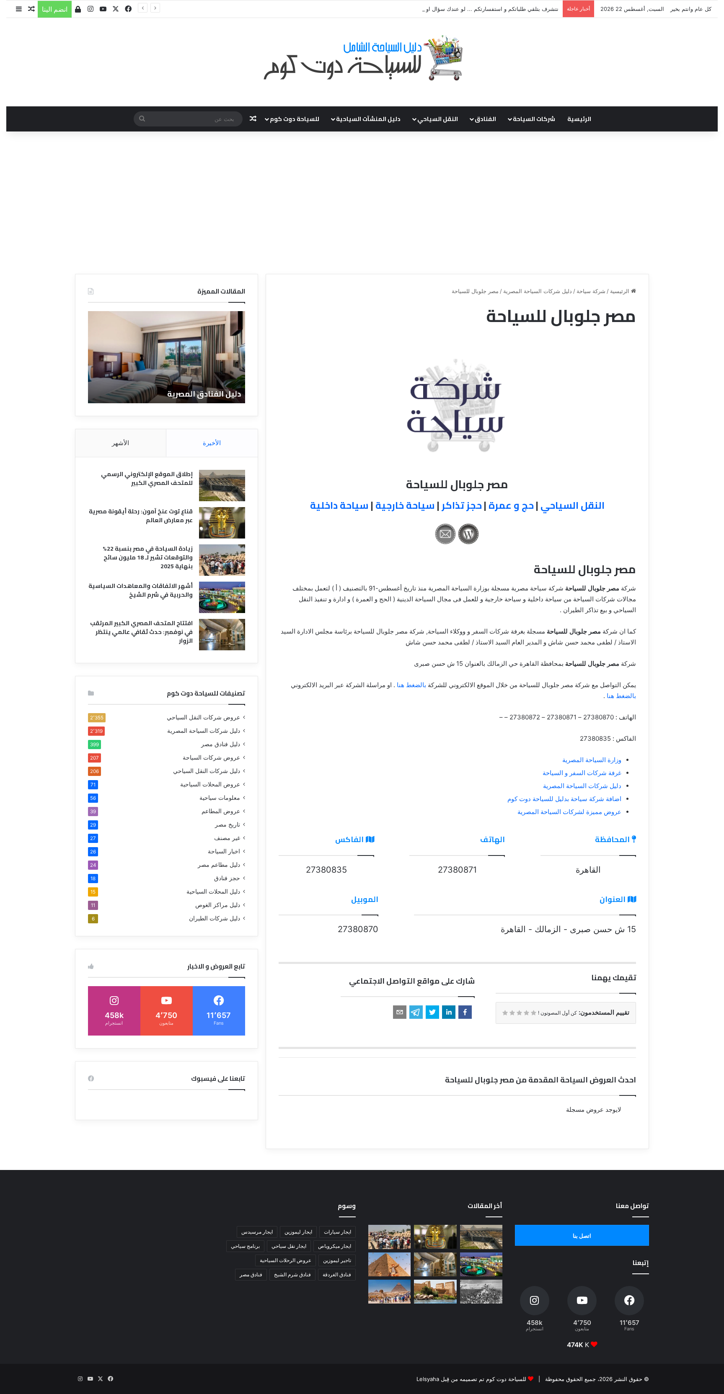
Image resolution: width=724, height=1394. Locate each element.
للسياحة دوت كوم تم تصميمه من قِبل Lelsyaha (471, 1379)
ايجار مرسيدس (257, 1232)
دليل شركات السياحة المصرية (537, 291)
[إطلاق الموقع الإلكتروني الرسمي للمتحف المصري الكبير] (222, 485)
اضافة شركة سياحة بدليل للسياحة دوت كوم (564, 799)
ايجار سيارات (337, 1232)
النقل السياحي (437, 118)
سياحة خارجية (405, 505)
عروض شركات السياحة (211, 757)
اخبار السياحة (224, 851)
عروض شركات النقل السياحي (203, 717)
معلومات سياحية (219, 797)
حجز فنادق (227, 878)
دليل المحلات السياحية (213, 891)
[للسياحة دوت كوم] (362, 58)
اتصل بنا (582, 1235)
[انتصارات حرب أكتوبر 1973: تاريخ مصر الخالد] (481, 1292)
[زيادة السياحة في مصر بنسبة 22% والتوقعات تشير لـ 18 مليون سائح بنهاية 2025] (222, 560)
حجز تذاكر (462, 505)
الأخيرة (212, 443)
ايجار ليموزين (298, 1232)
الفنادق (485, 118)
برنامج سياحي (245, 1246)
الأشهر (120, 443)
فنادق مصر (251, 1274)
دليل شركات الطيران (214, 918)
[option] (166, 357)
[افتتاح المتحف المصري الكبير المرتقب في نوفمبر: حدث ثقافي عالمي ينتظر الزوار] (222, 634)
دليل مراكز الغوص (217, 905)
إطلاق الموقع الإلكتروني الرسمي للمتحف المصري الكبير (147, 478)
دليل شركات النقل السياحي (206, 771)
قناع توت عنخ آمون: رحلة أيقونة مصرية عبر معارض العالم (141, 516)
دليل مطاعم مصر (219, 864)
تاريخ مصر (227, 824)
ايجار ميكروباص (334, 1246)
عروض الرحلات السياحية (285, 1260)
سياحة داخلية (339, 505)
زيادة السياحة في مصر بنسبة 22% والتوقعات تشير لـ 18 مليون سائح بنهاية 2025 (148, 557)
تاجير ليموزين (337, 1260)
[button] (465, 1012)
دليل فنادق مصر (220, 744)
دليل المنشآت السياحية (368, 118)
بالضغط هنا (411, 685)
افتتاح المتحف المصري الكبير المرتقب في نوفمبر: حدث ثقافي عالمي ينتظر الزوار (141, 632)
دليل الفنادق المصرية (204, 394)
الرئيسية (579, 118)
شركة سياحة (591, 291)
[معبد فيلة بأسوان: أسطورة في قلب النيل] (435, 1292)
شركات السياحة (534, 118)
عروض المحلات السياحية (210, 784)
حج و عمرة (511, 505)
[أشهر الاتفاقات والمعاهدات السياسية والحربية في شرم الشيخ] (222, 597)
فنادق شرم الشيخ (292, 1274)
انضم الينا (54, 9)
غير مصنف (227, 838)
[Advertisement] (362, 202)
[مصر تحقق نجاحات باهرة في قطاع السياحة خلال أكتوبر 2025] (389, 1292)
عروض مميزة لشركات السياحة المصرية (569, 812)
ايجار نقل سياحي (289, 1246)
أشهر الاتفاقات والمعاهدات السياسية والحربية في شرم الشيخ (140, 590)
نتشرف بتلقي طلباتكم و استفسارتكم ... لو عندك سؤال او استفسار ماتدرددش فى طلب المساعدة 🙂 (442, 8)
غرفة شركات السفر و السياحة (582, 773)
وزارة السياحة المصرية (591, 760)
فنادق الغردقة (337, 1274)
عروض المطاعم (221, 811)
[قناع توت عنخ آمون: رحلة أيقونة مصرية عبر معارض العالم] (222, 523)
